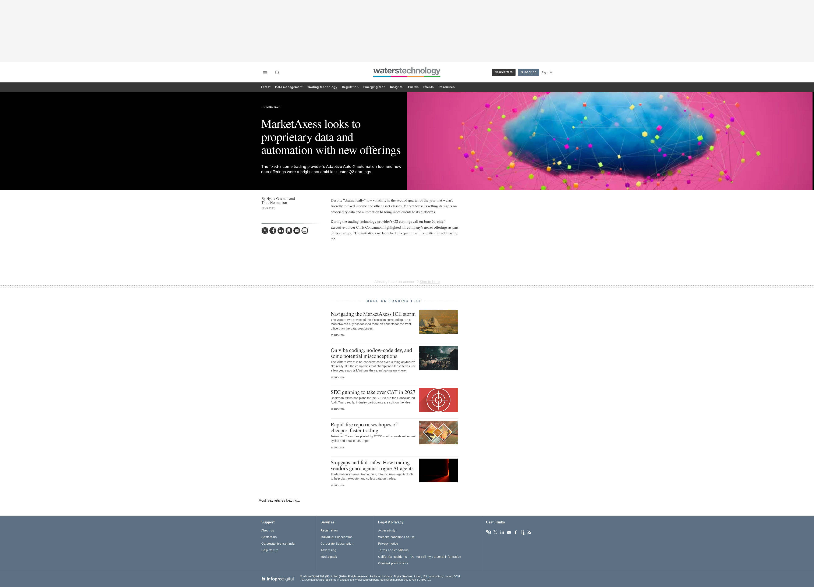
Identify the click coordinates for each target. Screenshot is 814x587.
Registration (329, 531)
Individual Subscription (337, 537)
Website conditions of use (396, 537)
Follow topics (488, 532)
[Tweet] (265, 230)
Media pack (329, 557)
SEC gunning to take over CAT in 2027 (373, 392)
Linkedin (502, 532)
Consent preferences (393, 563)
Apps (522, 532)
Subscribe (529, 72)
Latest (265, 87)
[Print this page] (304, 230)
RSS (529, 532)
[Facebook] (272, 230)
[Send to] (296, 230)
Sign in (546, 72)
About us (267, 531)
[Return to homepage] (407, 77)
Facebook (515, 532)
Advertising (328, 550)
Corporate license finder (278, 544)
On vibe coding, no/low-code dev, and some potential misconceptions (371, 353)
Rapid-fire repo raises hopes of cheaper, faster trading (364, 427)
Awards (413, 87)
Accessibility (386, 531)
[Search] (277, 73)
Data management (288, 87)
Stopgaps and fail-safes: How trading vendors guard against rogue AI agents (372, 465)
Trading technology (322, 87)
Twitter (495, 532)
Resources (447, 87)
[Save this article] (289, 230)
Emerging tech (374, 87)
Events (428, 87)
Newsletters (504, 72)
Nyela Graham (277, 199)
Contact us (269, 537)
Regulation (350, 87)
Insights (396, 87)
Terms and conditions (393, 550)
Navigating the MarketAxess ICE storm (373, 314)
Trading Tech (270, 107)
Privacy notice (388, 544)
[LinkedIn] (280, 230)
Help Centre (270, 550)
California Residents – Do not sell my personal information (419, 557)
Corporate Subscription (337, 544)
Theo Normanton (274, 203)
